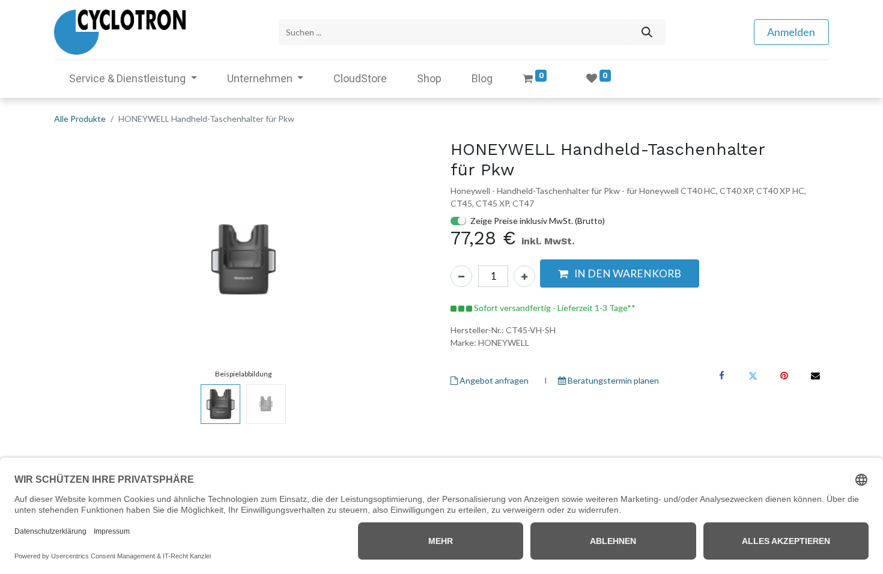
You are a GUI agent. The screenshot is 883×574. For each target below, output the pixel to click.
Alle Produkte (80, 118)
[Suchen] (647, 32)
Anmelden (791, 31)
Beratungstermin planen (612, 380)
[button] (82, 259)
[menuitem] (360, 78)
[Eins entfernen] (461, 276)
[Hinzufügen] (524, 276)
